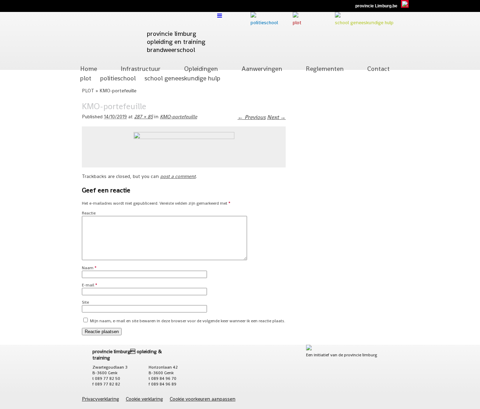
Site (85, 302)
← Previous (252, 117)
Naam (89, 268)
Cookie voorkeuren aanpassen (202, 399)
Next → (276, 117)
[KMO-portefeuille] (184, 137)
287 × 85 (143, 116)
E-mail (89, 285)
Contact (378, 69)
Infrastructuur (141, 69)
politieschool (118, 78)
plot (85, 78)
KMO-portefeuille (178, 116)
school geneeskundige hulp (182, 78)
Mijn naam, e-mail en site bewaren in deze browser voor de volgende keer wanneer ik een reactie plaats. (187, 321)
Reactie (89, 213)
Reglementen (325, 69)
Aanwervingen (261, 69)
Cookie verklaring (144, 399)
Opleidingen (201, 69)
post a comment (178, 176)
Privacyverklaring (100, 399)
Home (88, 69)
